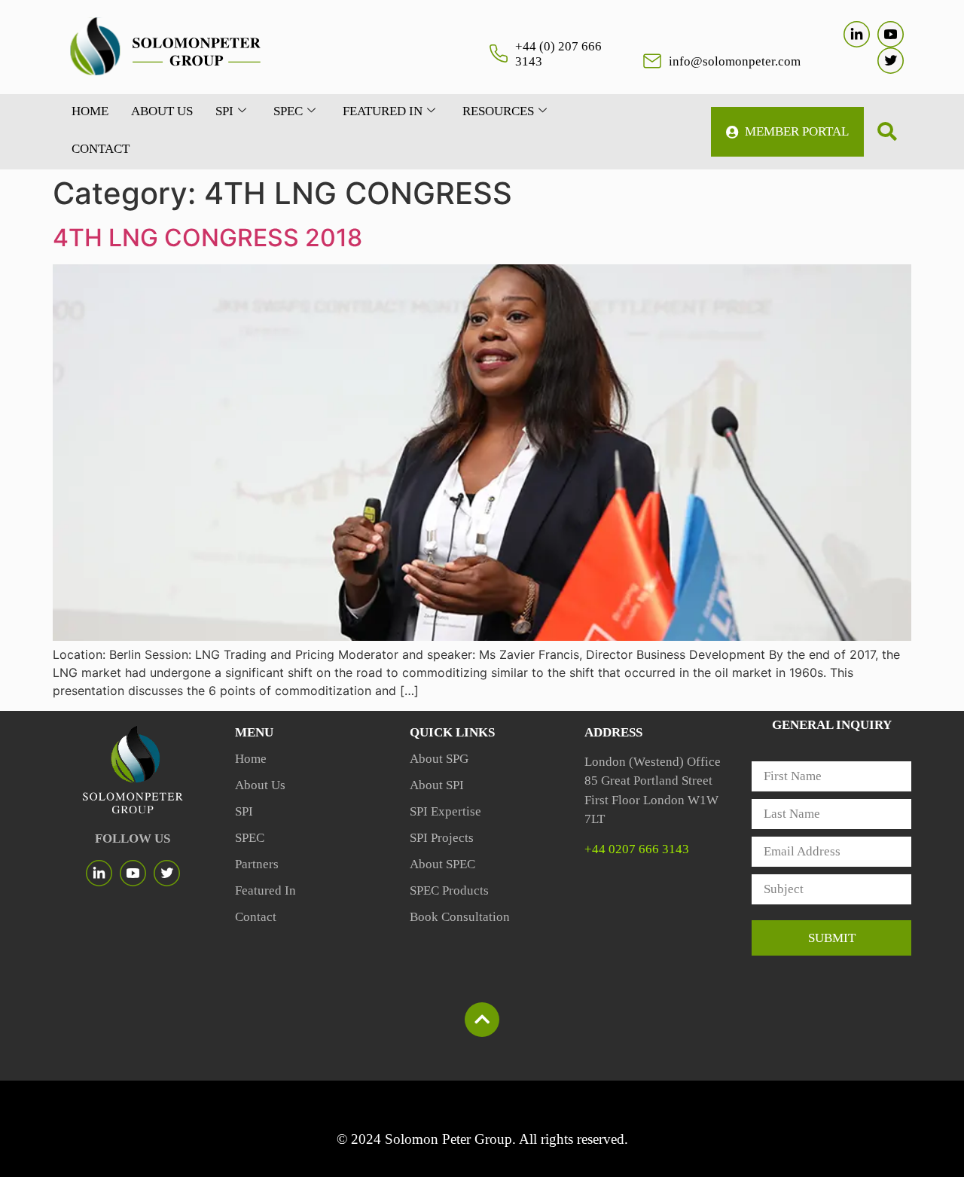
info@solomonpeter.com (735, 61)
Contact (255, 917)
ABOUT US (162, 111)
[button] (886, 131)
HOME (90, 111)
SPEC (288, 111)
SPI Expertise (445, 811)
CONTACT (101, 149)
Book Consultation (460, 917)
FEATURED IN (383, 111)
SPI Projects (442, 838)
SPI (224, 111)
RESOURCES (498, 111)
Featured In (265, 890)
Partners (257, 864)
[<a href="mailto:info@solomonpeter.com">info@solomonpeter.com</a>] (652, 61)
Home (251, 759)
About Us (260, 785)
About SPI (437, 785)
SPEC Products (449, 890)
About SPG (439, 759)
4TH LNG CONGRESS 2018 (207, 237)
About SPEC (442, 864)
